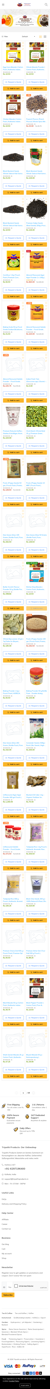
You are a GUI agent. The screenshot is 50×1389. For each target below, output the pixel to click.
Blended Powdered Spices (12, 1334)
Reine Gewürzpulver (35, 1329)
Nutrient (5, 1325)
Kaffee (31, 1313)
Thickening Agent (15, 1339)
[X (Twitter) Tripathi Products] (27, 1373)
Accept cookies (25, 1385)
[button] (28, 36)
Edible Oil (20, 1347)
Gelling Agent (32, 1344)
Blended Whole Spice (19, 1332)
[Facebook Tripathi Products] (24, 1373)
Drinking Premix (19, 1344)
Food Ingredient (8, 1342)
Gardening (37, 1322)
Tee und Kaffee (21, 1313)
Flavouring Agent (22, 1342)
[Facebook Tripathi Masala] (34, 1373)
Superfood (6, 1347)
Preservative (28, 1339)
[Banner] (25, 21)
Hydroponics (15, 1322)
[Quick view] (23, 43)
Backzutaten (6, 1344)
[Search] (46, 4)
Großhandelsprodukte (22, 1318)
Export (43, 1318)
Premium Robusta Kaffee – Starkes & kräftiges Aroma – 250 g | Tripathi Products (13, 433)
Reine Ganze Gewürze (17, 1329)
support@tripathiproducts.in (16, 1179)
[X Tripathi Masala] (40, 1373)
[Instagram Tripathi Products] (37, 1373)
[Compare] (23, 49)
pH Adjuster (26, 1322)
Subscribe (8, 1295)
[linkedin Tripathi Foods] (30, 1373)
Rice (13, 1347)
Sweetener (39, 1339)
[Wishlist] (23, 46)
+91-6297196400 (15, 1168)
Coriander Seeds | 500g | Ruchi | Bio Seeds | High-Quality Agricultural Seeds (36, 745)
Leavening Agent (37, 1342)
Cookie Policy (14, 1381)
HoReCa (35, 1318)
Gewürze (5, 1332)
